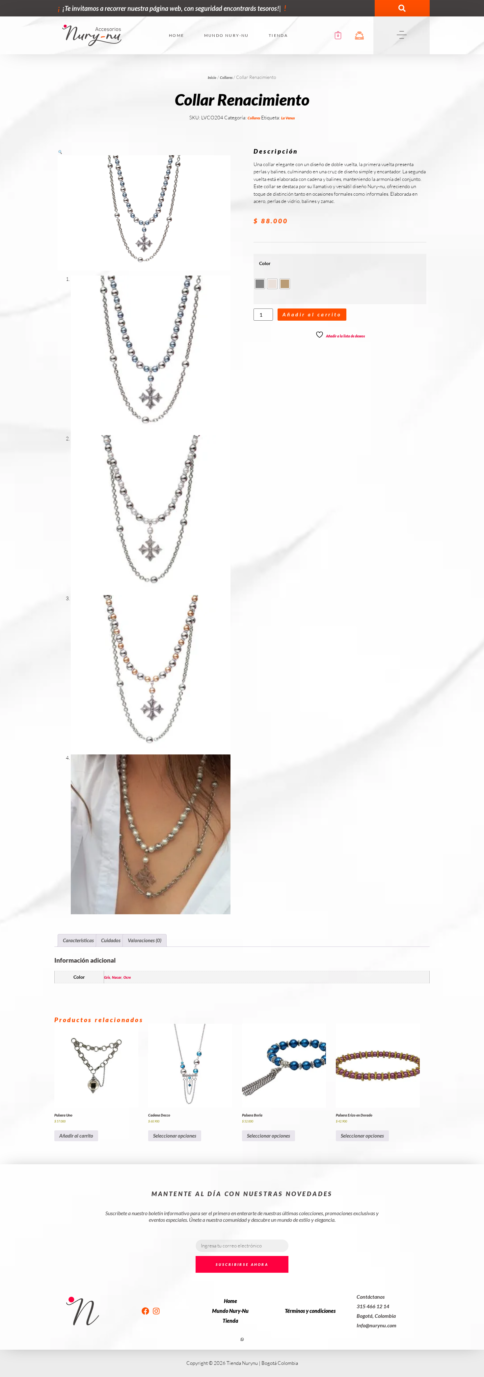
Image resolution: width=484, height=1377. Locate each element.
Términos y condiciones (310, 1311)
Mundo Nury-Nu (226, 35)
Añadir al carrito (312, 314)
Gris (107, 977)
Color (265, 263)
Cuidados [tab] (111, 940)
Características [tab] (78, 940)
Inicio (212, 77)
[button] (402, 8)
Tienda (278, 35)
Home (176, 35)
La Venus (288, 118)
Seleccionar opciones (174, 1136)
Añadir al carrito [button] (76, 1136)
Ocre (127, 977)
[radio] (260, 284)
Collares (226, 77)
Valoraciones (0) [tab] (144, 940)
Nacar (116, 977)
